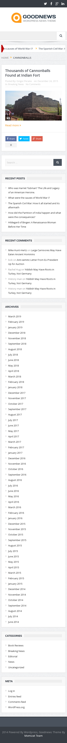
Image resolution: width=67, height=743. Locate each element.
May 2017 (13, 431)
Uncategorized (16, 667)
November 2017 (17, 398)
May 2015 (13, 561)
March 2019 (14, 316)
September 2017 (17, 409)
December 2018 (16, 332)
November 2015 (17, 529)
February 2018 (16, 382)
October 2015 (15, 534)
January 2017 (15, 452)
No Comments (33, 84)
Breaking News (16, 84)
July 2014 (13, 616)
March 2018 (14, 376)
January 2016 (15, 518)
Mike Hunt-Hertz (17, 250)
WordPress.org (16, 707)
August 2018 (15, 349)
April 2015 (13, 567)
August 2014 (15, 611)
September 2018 (17, 343)
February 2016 (16, 512)
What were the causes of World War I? (29, 197)
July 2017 (13, 420)
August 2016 (15, 480)
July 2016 (13, 485)
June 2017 (13, 425)
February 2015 (16, 578)
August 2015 (15, 545)
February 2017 (16, 447)
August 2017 (15, 414)
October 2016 (15, 469)
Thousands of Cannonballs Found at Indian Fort (27, 73)
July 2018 (13, 354)
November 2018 (17, 338)
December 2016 (16, 458)
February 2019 (16, 321)
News (11, 661)
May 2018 (13, 365)
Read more (12, 125)
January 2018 (15, 387)
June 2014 (13, 622)
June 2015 (13, 556)
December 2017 (16, 392)
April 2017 (13, 436)
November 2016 (17, 463)
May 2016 (13, 496)
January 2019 (15, 327)
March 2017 (14, 441)
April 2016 (13, 502)
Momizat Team (33, 735)
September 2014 (17, 605)
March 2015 (14, 572)
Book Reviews (15, 645)
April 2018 (13, 371)
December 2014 (16, 589)
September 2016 (17, 474)
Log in (11, 691)
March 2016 (14, 507)
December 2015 (16, 523)
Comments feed (17, 701)
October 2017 (15, 403)
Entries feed (14, 696)
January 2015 (15, 583)
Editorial (12, 656)
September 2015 (17, 540)
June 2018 (13, 360)
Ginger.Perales (24, 81)
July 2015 (13, 551)
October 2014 (15, 600)
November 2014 (17, 594)
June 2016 (13, 491)
